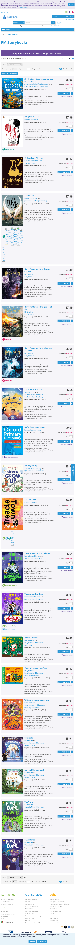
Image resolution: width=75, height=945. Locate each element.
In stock (5, 84)
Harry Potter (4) (29, 314)
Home (3, 34)
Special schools (29, 913)
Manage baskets (69, 19)
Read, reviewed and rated (9, 71)
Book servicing (29, 918)
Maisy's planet (28, 645)
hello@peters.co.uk (24, 7)
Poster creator (54, 916)
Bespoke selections (31, 899)
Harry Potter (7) (29, 277)
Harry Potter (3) (29, 356)
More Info (42, 941)
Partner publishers (55, 911)
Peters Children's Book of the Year (60, 904)
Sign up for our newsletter (57, 902)
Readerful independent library (33, 397)
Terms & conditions (55, 923)
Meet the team (5, 908)
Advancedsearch (59, 22)
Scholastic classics (30, 163)
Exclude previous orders (8, 87)
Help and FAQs (54, 918)
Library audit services (31, 906)
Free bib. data (29, 920)
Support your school (56, 906)
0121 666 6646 (7, 902)
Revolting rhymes (29, 745)
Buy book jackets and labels (33, 923)
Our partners (53, 909)
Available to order (8, 81)
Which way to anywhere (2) (33, 707)
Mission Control (29, 909)
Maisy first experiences (31, 675)
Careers (52, 913)
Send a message (8, 904)
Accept (32, 941)
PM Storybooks (13, 34)
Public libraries (29, 904)
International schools (31, 911)
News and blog (54, 899)
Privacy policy (54, 920)
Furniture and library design (33, 916)
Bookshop (28, 902)
